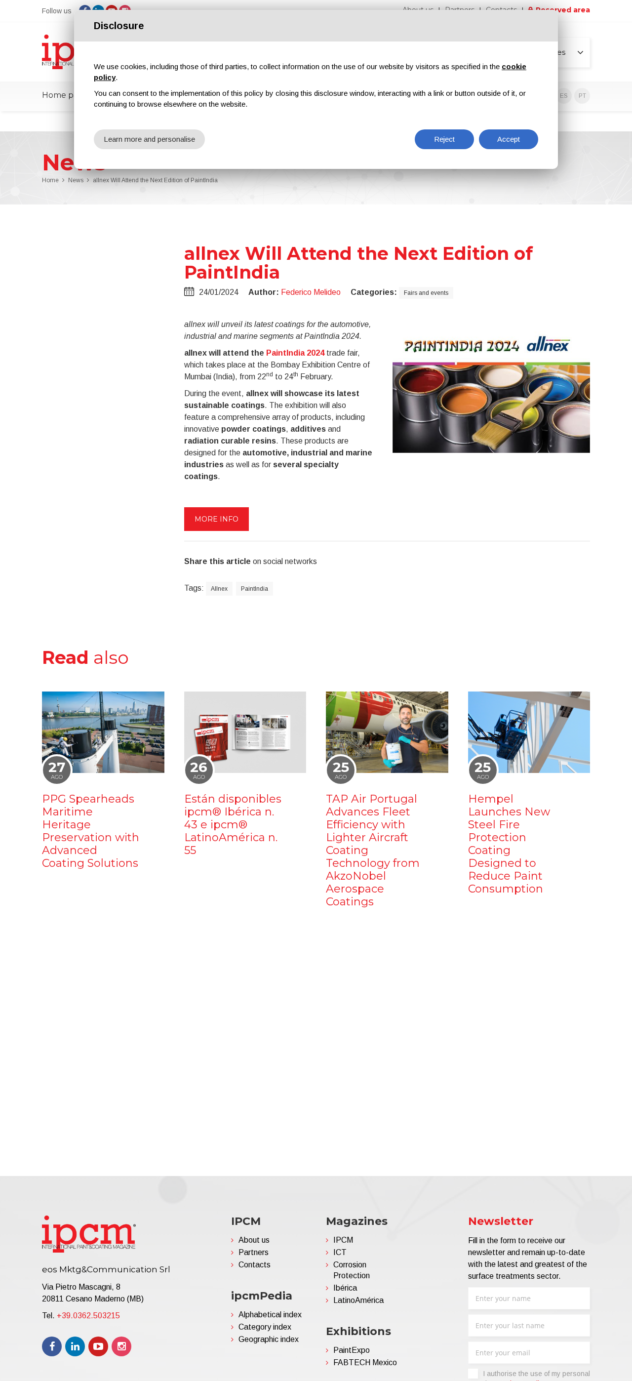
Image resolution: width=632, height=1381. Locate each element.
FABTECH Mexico (365, 1362)
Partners (253, 1252)
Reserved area (563, 9)
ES (564, 95)
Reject (444, 139)
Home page (65, 95)
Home (50, 180)
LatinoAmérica (358, 1300)
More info (216, 519)
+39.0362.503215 (88, 1315)
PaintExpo (351, 1350)
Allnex (219, 588)
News (75, 180)
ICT (340, 1252)
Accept (508, 139)
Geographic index (268, 1339)
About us (254, 1240)
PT (582, 95)
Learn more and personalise (149, 139)
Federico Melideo (311, 292)
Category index (264, 1327)
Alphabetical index (270, 1314)
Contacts (254, 1264)
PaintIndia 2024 (295, 353)
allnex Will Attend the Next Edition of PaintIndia (155, 180)
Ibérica (345, 1288)
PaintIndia (254, 588)
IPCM (343, 1240)
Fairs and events (426, 292)
